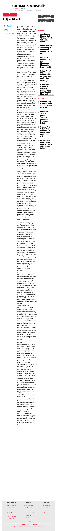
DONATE (50, 1)
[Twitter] (10, 26)
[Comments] (6, 29)
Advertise (29, 10)
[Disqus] (20, 444)
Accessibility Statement (40, 526)
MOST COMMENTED (42, 98)
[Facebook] (6, 26)
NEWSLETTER (43, 1)
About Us (21, 10)
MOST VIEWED (41, 30)
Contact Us (39, 10)
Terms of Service (24, 526)
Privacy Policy (31, 526)
